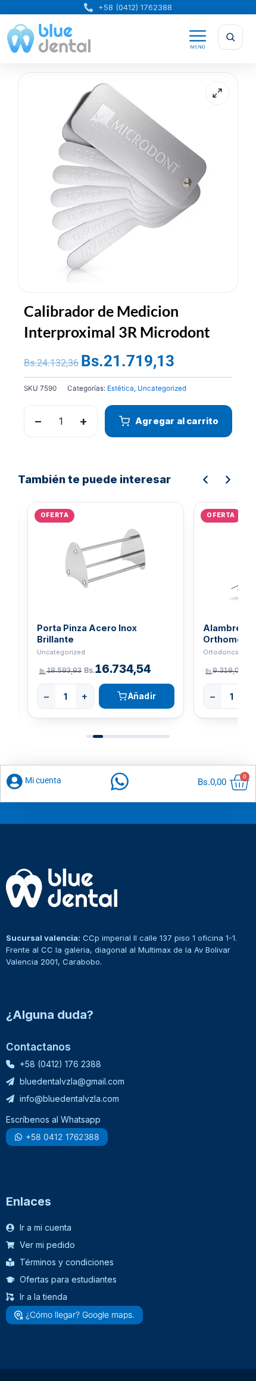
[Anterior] (205, 479)
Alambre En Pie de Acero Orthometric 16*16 (92, 633)
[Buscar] (230, 37)
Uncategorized (162, 388)
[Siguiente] (228, 479)
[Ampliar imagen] (217, 93)
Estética (120, 388)
